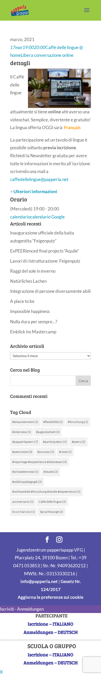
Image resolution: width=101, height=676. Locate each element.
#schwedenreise (25, 472)
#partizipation (55, 442)
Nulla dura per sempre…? (33, 321)
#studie (51, 472)
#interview (21, 432)
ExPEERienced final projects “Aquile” (44, 251)
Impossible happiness (30, 311)
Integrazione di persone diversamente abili (50, 291)
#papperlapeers (25, 442)
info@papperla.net (39, 581)
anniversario (23, 502)
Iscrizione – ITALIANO (50, 624)
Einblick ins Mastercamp (33, 331)
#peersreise (22, 452)
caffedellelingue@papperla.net (39, 179)
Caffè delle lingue (52, 502)
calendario (20, 216)
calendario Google (47, 216)
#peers (78, 442)
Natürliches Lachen (28, 281)
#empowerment (25, 422)
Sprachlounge (51, 512)
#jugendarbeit (48, 432)
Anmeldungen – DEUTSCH (51, 632)
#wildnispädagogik (27, 482)
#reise (65, 452)
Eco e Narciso (23, 512)
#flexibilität (53, 422)
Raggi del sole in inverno (32, 271)
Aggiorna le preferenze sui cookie (50, 597)
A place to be (22, 301)
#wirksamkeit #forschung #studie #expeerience (46, 491)
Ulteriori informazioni (35, 191)
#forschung (78, 422)
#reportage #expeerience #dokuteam (39, 462)
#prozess (45, 452)
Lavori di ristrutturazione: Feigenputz (45, 261)
